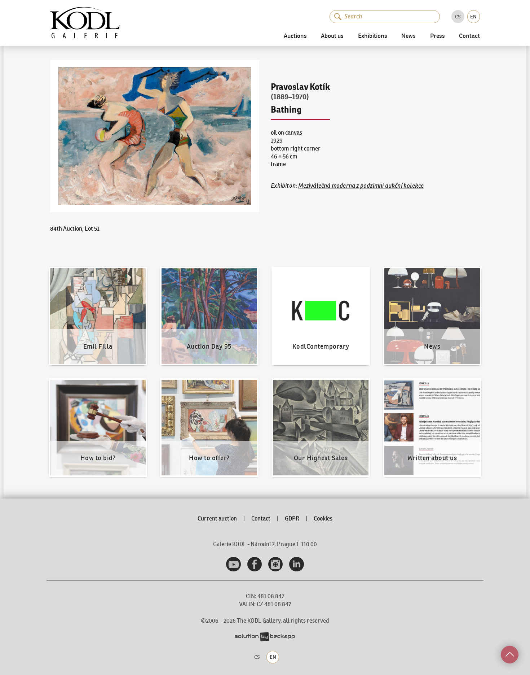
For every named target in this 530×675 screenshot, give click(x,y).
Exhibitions (372, 36)
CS (458, 16)
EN (473, 16)
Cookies (323, 518)
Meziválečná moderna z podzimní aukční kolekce (361, 185)
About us (332, 36)
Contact (469, 36)
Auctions (295, 36)
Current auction (217, 518)
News (408, 36)
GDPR (292, 518)
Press (437, 36)
